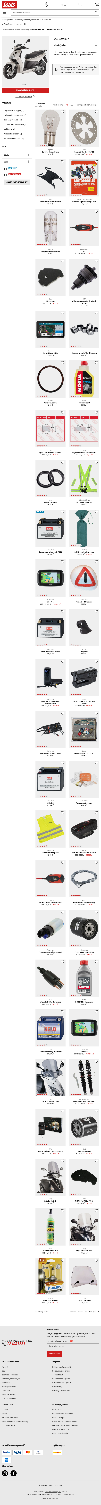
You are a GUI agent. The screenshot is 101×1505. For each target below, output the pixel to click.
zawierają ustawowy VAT (53, 1492)
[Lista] (71, 104)
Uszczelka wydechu (50, 403)
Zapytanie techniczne (10, 1375)
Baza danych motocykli (11, 1379)
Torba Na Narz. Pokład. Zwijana (50, 753)
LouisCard (6, 1391)
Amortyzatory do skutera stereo (84, 1101)
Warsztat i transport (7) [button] (13, 134)
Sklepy (4, 1414)
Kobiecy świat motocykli (61, 1367)
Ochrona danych (58, 1418)
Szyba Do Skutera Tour (84, 1251)
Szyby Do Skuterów (50, 1201)
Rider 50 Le (50, 602)
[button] (96, 12)
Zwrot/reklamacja (9, 1394)
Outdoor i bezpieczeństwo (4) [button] (15, 124)
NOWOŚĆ (12, 168)
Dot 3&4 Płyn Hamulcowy (84, 1002)
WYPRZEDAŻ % (14, 174)
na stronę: (57, 105)
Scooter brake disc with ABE (84, 152)
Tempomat (84, 652)
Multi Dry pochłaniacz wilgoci (84, 552)
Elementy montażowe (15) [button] (14, 138)
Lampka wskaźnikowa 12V (50, 251)
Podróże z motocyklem (61, 1379)
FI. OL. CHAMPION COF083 (84, 952)
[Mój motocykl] (63, 5)
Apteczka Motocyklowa (84, 803)
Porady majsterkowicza (61, 1371)
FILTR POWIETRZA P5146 (84, 1201)
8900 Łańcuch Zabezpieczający (84, 902)
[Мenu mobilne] (4, 12)
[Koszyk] (96, 5)
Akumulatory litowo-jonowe (50, 652)
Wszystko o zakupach (10, 1418)
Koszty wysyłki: (32, 1494)
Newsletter (6, 1383)
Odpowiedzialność (9, 1425)
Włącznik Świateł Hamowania (50, 1002)
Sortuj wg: (81, 105)
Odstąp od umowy (9, 1398)
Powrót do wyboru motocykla (15, 24)
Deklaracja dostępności (61, 1429)
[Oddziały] (46, 5)
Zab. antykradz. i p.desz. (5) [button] (14, 120)
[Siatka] (67, 104)
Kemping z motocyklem (61, 1391)
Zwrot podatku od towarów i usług (15, 1421)
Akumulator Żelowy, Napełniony (50, 1052)
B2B (3, 1371)
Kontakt (5, 1367)
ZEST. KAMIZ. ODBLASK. (84, 502)
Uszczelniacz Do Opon (50, 1251)
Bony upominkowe (9, 1387)
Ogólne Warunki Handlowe (62, 1414)
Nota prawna (57, 1410)
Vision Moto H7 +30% (50, 1300)
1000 (84, 251)
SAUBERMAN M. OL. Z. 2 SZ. (84, 753)
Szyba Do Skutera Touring (50, 1101)
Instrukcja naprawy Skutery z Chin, (84, 202)
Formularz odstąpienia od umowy (65, 1425)
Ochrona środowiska (60, 1433)
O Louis (5, 1410)
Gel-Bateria (50, 803)
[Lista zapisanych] (80, 5)
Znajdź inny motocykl (24, 97)
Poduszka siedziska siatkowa (50, 202)
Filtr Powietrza (50, 301)
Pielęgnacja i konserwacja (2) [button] (15, 115)
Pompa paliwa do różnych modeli (50, 952)
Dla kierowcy (57, 1387)
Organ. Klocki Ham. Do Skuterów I (50, 452)
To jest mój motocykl (25, 90)
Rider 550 (84, 1052)
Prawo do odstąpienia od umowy (64, 1421)
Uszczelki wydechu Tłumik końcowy (84, 353)
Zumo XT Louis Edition (50, 353)
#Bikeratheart (57, 1375)
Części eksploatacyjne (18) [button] (14, 110)
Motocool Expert (84, 403)
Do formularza (80, 72)
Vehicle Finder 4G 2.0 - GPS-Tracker (50, 1151)
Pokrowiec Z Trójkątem (84, 602)
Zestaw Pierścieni (50, 502)
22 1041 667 (16, 1344)
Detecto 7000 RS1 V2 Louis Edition (84, 853)
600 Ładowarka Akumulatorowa (50, 902)
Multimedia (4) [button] (9, 129)
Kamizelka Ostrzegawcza (50, 853)
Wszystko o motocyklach (61, 1383)
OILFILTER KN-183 (84, 1151)
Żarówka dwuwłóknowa (50, 152)
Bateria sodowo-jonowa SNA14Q (50, 552)
